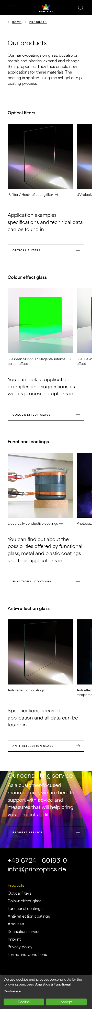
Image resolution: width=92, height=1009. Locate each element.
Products (38, 22)
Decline (24, 1002)
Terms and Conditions (27, 954)
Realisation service (24, 931)
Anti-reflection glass (33, 745)
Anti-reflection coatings (29, 916)
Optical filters (27, 250)
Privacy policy (20, 947)
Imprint (14, 939)
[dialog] (46, 992)
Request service (28, 832)
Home (16, 22)
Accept (66, 1002)
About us (16, 924)
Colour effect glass (32, 414)
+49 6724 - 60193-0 (37, 860)
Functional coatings (32, 581)
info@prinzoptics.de (37, 869)
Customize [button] (12, 991)
